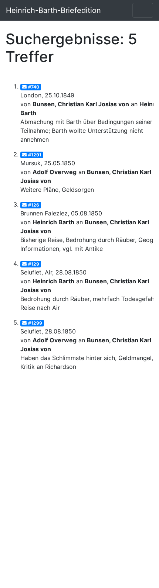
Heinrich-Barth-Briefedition (53, 10)
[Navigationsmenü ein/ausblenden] (142, 10)
